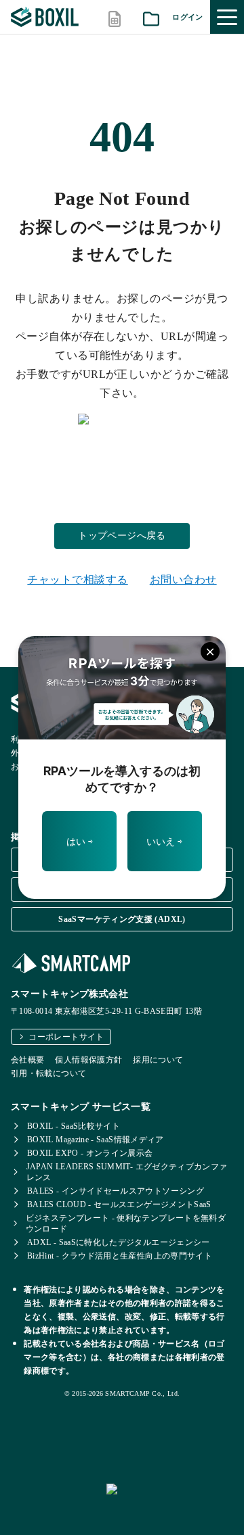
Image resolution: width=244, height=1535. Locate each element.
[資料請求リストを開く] (151, 17)
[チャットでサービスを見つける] (169, 1504)
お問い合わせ (183, 579)
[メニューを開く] (227, 17)
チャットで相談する (77, 579)
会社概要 (27, 1060)
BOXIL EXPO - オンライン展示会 (90, 1153)
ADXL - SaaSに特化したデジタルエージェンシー (118, 1242)
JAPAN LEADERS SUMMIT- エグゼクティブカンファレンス (127, 1172)
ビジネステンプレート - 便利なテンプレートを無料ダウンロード (126, 1223)
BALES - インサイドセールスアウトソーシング (115, 1191)
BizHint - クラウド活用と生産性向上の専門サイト (119, 1256)
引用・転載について (48, 1073)
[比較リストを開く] (114, 17)
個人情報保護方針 (88, 1060)
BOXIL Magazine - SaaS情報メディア (95, 1139)
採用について (158, 1060)
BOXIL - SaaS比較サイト (73, 1126)
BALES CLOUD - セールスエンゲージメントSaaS (119, 1204)
